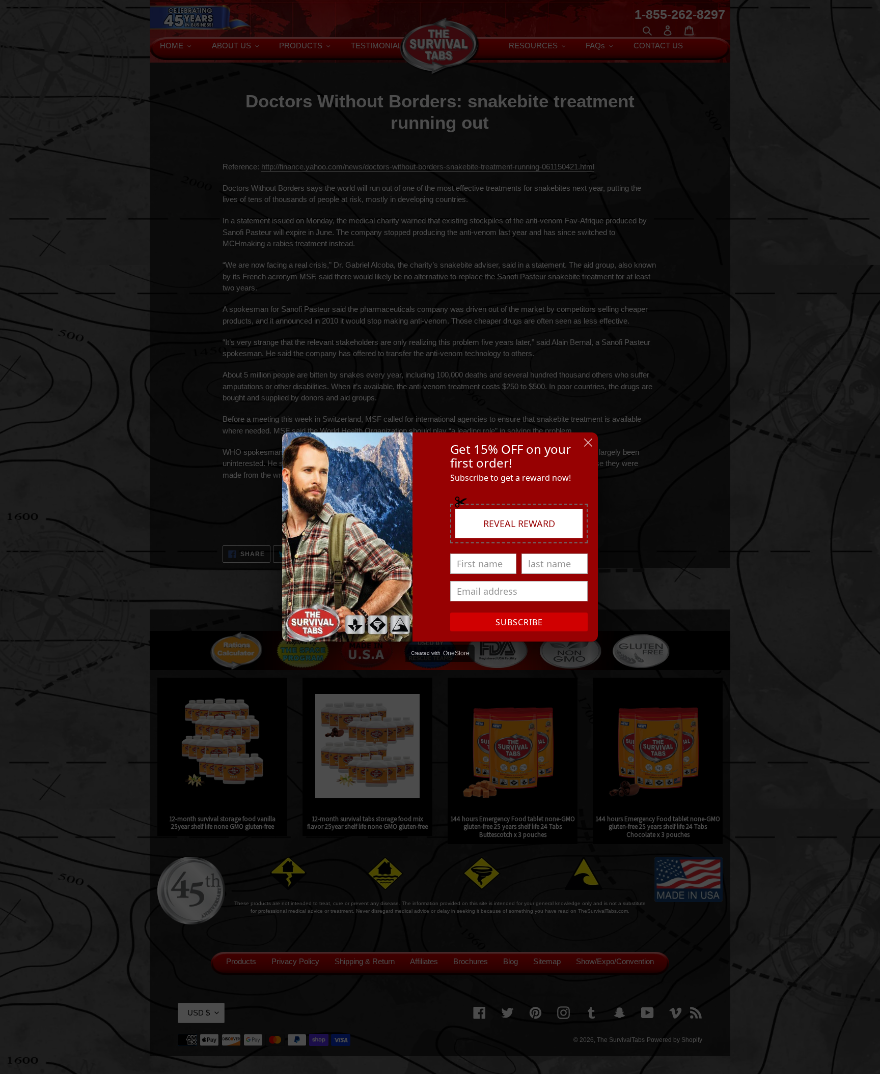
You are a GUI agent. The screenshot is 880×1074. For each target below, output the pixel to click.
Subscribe (519, 622)
